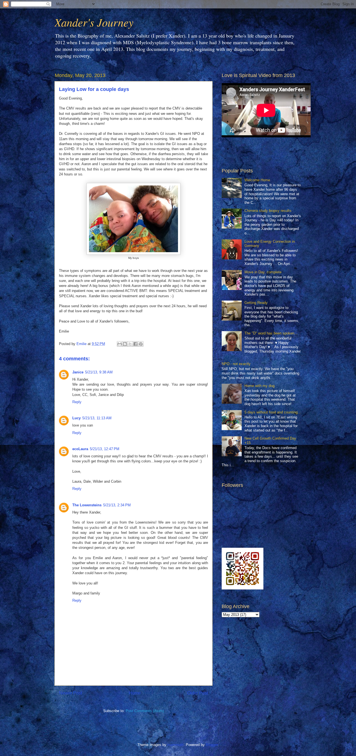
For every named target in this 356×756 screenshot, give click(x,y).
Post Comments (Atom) (145, 711)
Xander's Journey (94, 21)
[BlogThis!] (125, 344)
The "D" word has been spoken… (271, 333)
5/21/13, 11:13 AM (97, 418)
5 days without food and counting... (272, 412)
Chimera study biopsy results (267, 211)
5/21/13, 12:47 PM (104, 449)
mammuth (175, 745)
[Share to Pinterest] (141, 344)
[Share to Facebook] (135, 344)
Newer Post (70, 693)
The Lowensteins (87, 505)
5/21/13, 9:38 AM (99, 372)
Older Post (197, 693)
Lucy (76, 418)
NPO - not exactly (236, 364)
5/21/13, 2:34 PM (117, 505)
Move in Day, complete (262, 272)
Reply (76, 402)
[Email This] (119, 344)
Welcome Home (257, 180)
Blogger (212, 745)
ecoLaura (80, 449)
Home (135, 693)
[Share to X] (130, 344)
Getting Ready (256, 303)
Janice (77, 372)
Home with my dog (259, 386)
